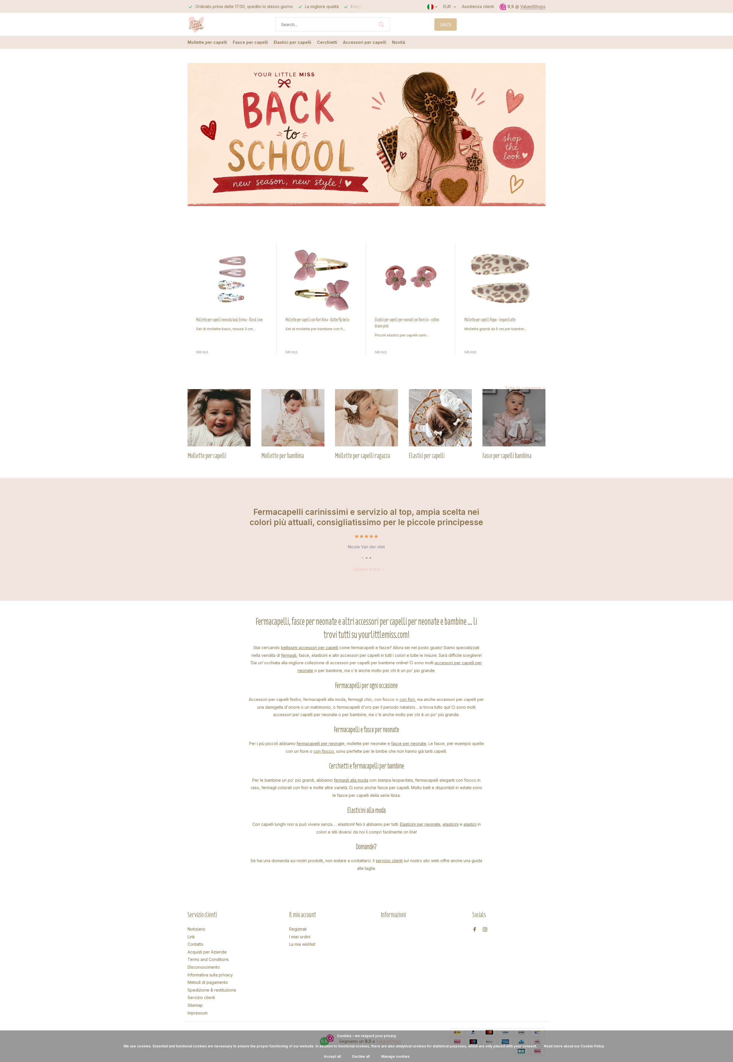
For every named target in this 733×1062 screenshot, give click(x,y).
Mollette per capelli (207, 42)
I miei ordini (299, 936)
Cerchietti (327, 42)
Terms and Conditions (208, 959)
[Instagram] (485, 929)
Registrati (298, 929)
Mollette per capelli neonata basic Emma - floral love (229, 320)
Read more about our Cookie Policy (574, 1046)
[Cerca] (381, 24)
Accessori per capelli (364, 42)
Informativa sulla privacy (210, 974)
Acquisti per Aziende (207, 951)
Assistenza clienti (478, 6)
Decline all (361, 1056)
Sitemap (195, 1005)
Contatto (196, 944)
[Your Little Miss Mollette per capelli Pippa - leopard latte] (500, 280)
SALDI (445, 24)
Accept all (332, 1056)
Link (191, 936)
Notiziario (196, 929)
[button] (362, 558)
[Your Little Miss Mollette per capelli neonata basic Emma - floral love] (232, 280)
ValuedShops (532, 6)
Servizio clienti (201, 997)
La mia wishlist (302, 944)
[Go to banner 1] (366, 134)
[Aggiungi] (263, 348)
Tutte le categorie (523, 387)
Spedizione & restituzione (212, 990)
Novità (398, 42)
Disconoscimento (204, 967)
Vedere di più (366, 569)
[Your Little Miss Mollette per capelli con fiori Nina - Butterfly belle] (321, 280)
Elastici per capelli (292, 42)
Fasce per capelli (250, 42)
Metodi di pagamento (208, 982)
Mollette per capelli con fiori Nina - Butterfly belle (317, 320)
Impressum (198, 1012)
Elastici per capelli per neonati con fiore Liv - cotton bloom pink (407, 323)
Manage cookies (395, 1056)
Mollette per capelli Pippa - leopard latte (490, 320)
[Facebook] (474, 929)
